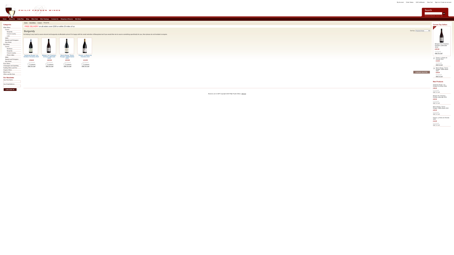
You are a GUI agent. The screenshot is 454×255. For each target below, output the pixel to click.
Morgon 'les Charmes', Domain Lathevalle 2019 (49, 57)
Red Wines (6, 44)
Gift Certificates (420, 2)
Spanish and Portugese (11, 40)
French (7, 29)
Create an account (446, 2)
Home (26, 22)
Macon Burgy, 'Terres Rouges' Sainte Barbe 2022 (67, 57)
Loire (8, 36)
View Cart (430, 2)
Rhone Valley (10, 55)
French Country (11, 33)
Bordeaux (9, 48)
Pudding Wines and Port (10, 67)
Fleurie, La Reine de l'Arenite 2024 (85, 56)
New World (8, 42)
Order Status (409, 2)
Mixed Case (6, 72)
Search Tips (439, 15)
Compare (32, 64)
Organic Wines (7, 70)
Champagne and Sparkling (10, 65)
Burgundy (9, 31)
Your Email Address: (9, 84)
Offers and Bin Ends (9, 74)
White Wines (6, 27)
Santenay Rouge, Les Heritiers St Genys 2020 (31, 56)
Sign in (437, 2)
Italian (6, 38)
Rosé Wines (6, 63)
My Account (400, 2)
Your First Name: (8, 80)
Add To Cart (31, 66)
